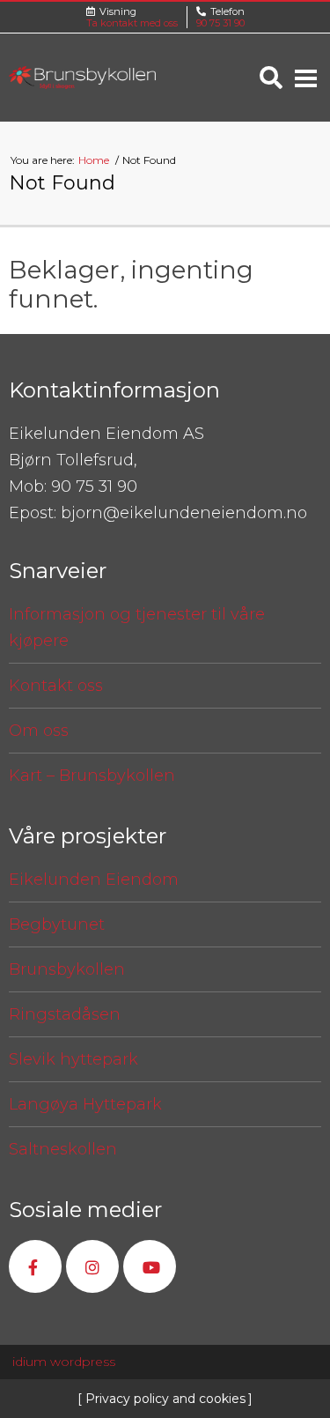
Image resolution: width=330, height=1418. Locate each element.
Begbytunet (57, 924)
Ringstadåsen (65, 1014)
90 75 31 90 (220, 23)
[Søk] (271, 77)
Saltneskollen (63, 1149)
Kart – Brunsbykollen (92, 775)
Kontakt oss (56, 685)
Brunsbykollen (67, 969)
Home (95, 160)
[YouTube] (149, 1266)
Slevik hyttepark (73, 1059)
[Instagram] (92, 1266)
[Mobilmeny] (305, 77)
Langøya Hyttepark (85, 1104)
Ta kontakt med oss (132, 23)
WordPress (63, 1362)
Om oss (39, 730)
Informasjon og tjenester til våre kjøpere (137, 627)
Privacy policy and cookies (164, 1399)
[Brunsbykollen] (83, 77)
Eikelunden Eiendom (94, 879)
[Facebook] (35, 1266)
